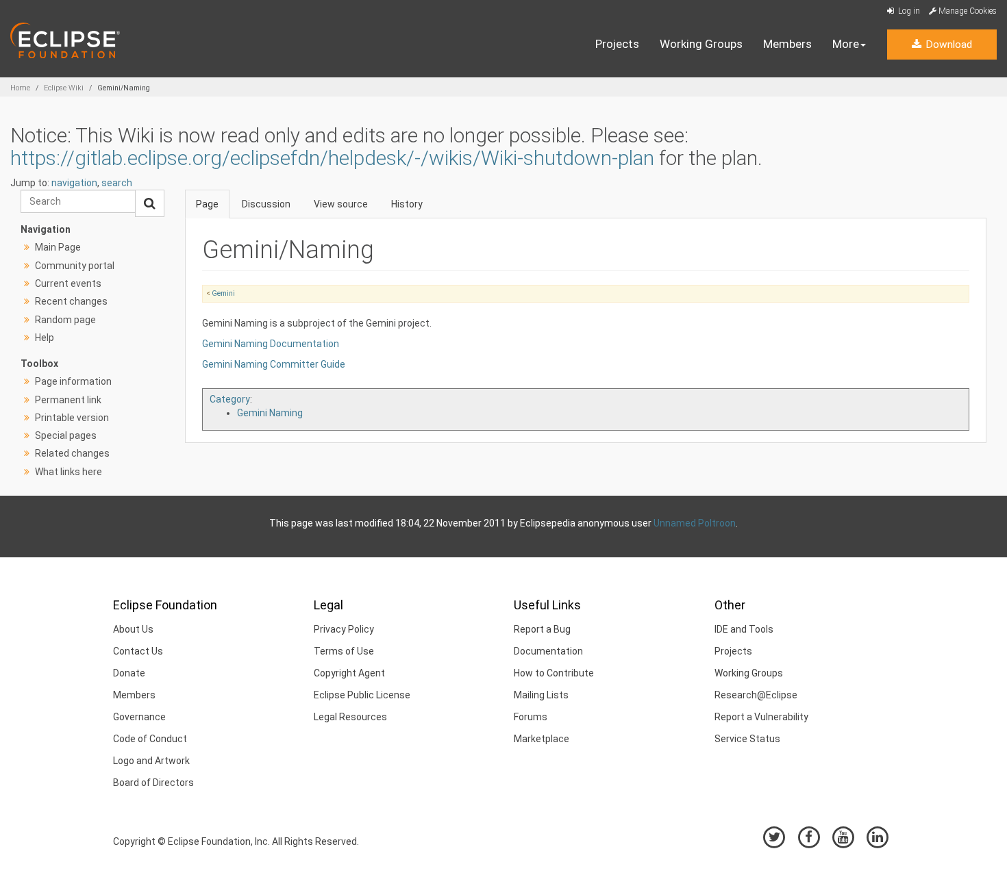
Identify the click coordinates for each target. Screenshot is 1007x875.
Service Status (747, 738)
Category (230, 399)
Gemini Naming (270, 412)
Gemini (223, 293)
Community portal (74, 265)
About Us (133, 629)
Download (947, 44)
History (407, 204)
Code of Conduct (150, 738)
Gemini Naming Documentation (270, 343)
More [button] (845, 44)
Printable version (72, 417)
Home (20, 88)
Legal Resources (350, 716)
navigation (74, 182)
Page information (73, 381)
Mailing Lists (541, 694)
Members (787, 44)
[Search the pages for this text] (149, 203)
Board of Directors (153, 782)
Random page (65, 319)
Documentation (548, 651)
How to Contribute (554, 673)
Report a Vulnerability (761, 716)
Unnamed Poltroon (695, 523)
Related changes (72, 453)
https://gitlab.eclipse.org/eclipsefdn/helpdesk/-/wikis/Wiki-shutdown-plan (332, 158)
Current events (68, 283)
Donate (129, 673)
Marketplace (541, 738)
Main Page (58, 247)
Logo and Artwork (151, 760)
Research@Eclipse (755, 694)
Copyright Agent (349, 673)
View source (341, 204)
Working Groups (701, 44)
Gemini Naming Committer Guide (273, 364)
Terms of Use (344, 651)
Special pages (66, 435)
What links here (68, 471)
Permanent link (68, 399)
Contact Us (138, 651)
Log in (908, 11)
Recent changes (71, 301)
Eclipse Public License (362, 694)
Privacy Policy (344, 629)
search (116, 182)
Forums (530, 716)
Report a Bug (542, 629)
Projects (617, 44)
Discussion (266, 204)
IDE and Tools (743, 629)
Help (44, 337)
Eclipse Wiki (64, 88)
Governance (139, 716)
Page (207, 204)
